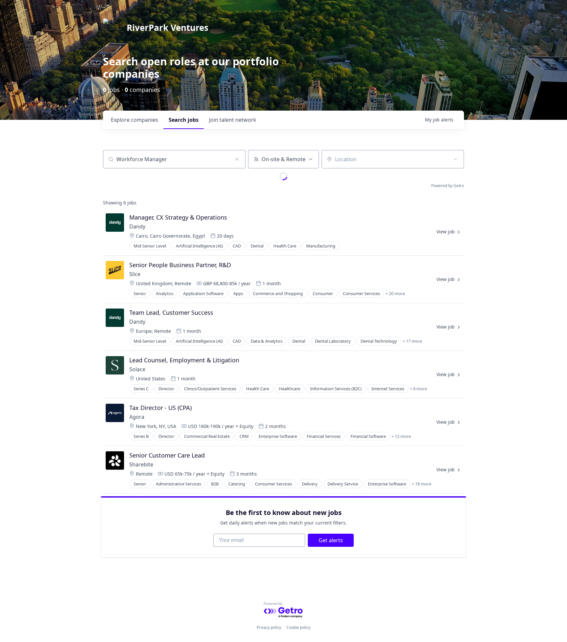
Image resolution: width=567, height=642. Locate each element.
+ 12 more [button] (401, 436)
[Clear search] (237, 159)
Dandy (137, 226)
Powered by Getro (447, 185)
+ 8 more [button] (418, 389)
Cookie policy (298, 627)
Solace (137, 369)
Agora (136, 416)
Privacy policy (269, 627)
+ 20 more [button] (395, 293)
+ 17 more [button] (412, 341)
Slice (135, 274)
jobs (184, 119)
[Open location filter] (455, 159)
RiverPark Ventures (167, 27)
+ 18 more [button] (421, 484)
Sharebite (141, 464)
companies (134, 119)
